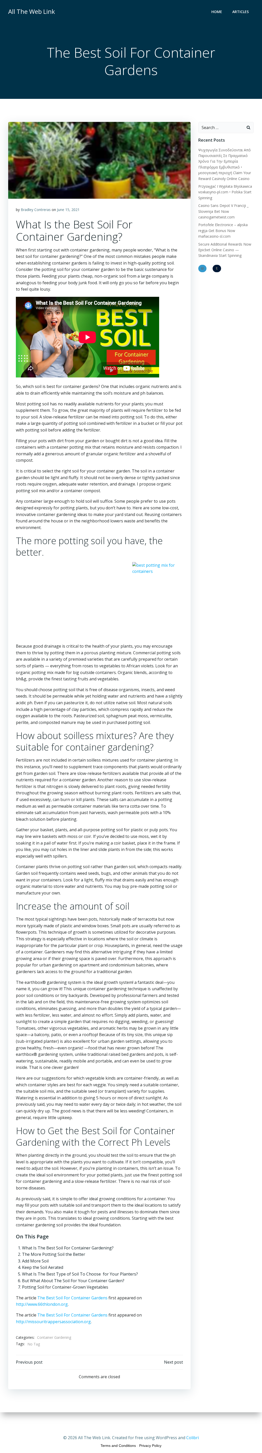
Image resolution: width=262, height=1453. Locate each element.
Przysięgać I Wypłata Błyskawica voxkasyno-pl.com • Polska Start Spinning (225, 192)
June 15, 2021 (68, 209)
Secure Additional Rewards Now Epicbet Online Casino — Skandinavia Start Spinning (224, 250)
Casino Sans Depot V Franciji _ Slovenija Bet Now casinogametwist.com (223, 211)
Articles (240, 11)
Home (216, 11)
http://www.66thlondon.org (42, 1304)
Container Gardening (54, 1337)
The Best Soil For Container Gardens (72, 1298)
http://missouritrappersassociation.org (53, 1321)
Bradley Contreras (36, 209)
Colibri (192, 1437)
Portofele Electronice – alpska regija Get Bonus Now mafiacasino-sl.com (223, 230)
